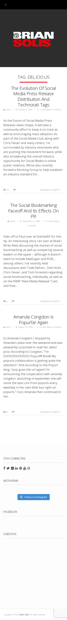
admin (8, 109)
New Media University (51, 109)
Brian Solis (33, 39)
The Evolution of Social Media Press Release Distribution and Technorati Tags (33, 96)
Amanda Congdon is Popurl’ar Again (33, 319)
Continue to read (49, 189)
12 (7, 189)
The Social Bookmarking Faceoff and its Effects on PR (33, 210)
